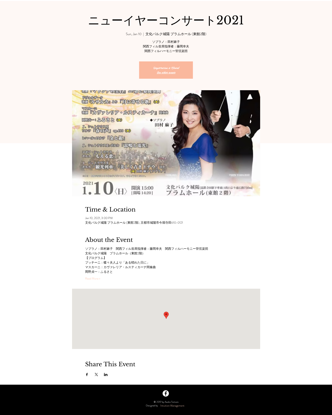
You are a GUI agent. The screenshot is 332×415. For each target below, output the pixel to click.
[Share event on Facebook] (87, 374)
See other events (166, 72)
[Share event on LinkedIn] (106, 374)
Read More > (92, 278)
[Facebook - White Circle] (166, 393)
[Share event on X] (96, 374)
